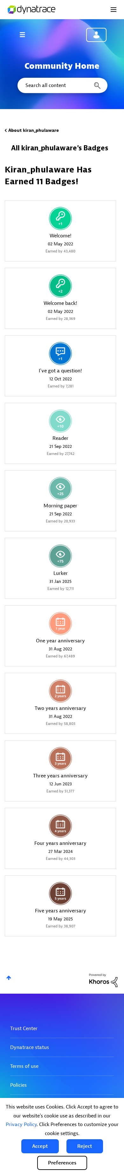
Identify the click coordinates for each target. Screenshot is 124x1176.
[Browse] (25, 35)
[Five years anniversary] (60, 893)
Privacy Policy (21, 1124)
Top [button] (8, 978)
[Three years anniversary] (60, 758)
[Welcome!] (60, 218)
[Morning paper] (60, 488)
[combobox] (62, 85)
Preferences (62, 1163)
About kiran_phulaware (33, 130)
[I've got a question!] (60, 353)
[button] (40, 1146)
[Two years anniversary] (60, 691)
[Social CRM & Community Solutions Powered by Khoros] (103, 980)
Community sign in (96, 35)
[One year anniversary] (60, 623)
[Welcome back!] (60, 286)
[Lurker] (60, 556)
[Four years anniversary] (60, 826)
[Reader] (60, 421)
